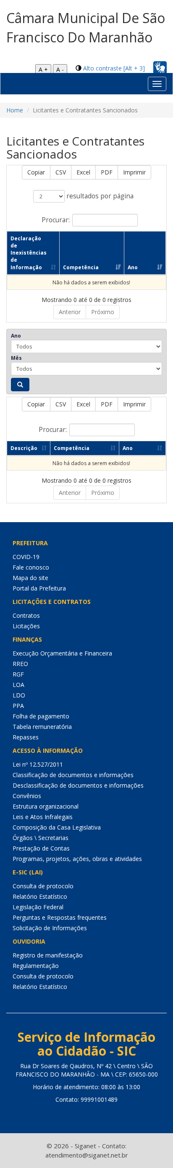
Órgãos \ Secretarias (40, 838)
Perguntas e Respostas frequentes (60, 917)
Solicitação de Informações (50, 928)
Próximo (102, 312)
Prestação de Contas (41, 848)
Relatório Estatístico (40, 896)
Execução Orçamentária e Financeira (62, 653)
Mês (16, 358)
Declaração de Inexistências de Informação (28, 253)
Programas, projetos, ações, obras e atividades (77, 859)
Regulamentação (36, 966)
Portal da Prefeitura (39, 588)
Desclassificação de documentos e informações (78, 785)
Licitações (26, 626)
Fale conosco (31, 567)
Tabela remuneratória (42, 727)
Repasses (26, 737)
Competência (81, 267)
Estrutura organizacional (46, 806)
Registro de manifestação (48, 955)
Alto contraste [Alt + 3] (114, 68)
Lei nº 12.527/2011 (38, 764)
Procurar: (56, 220)
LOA (18, 685)
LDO (19, 695)
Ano (133, 267)
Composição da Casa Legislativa (57, 827)
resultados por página (99, 196)
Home (14, 110)
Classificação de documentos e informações (73, 775)
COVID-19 (26, 557)
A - (60, 69)
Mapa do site (30, 578)
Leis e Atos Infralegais (43, 817)
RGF (18, 674)
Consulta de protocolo (43, 886)
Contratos (26, 615)
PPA (18, 706)
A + (43, 69)
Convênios (27, 796)
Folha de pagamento (41, 716)
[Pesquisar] (20, 384)
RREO (20, 664)
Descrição (23, 448)
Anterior (70, 312)
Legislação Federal (38, 907)
